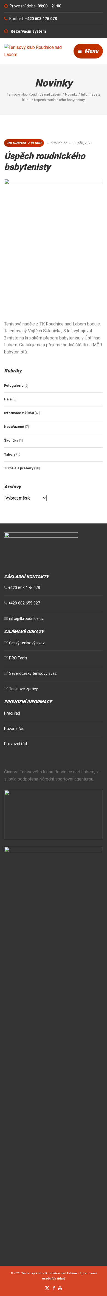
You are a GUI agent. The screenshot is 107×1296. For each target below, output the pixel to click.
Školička (11, 440)
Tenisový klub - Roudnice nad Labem (49, 1273)
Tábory (9, 454)
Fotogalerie (14, 385)
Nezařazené (14, 427)
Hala (8, 399)
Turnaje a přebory (18, 468)
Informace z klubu (24, 143)
